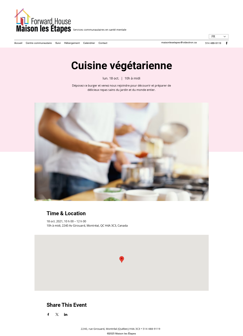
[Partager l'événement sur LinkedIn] (65, 314)
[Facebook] (226, 43)
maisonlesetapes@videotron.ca (179, 42)
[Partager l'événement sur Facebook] (48, 314)
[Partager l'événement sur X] (57, 314)
